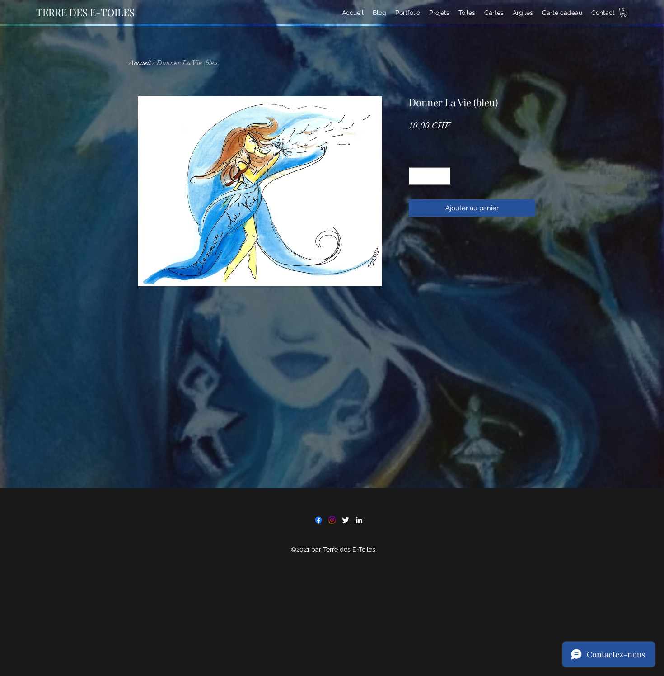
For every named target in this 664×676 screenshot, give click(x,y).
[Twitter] (345, 520)
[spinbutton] (429, 176)
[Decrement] (416, 176)
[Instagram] (332, 520)
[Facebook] (318, 520)
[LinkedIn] (359, 520)
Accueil (140, 62)
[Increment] (443, 176)
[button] (623, 12)
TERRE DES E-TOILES (85, 12)
